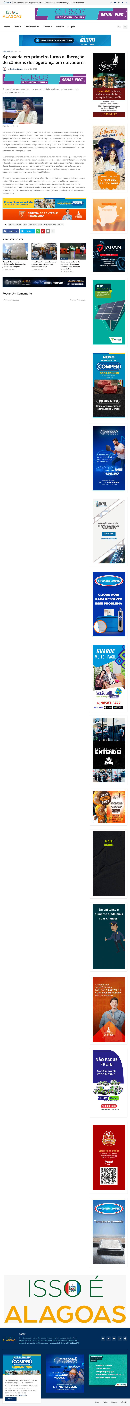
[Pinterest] (43, 231)
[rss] (126, 2)
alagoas (18, 52)
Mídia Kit (124, 1402)
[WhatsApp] (38, 231)
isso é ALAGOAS (50, 225)
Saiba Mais (22, 1395)
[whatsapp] (111, 2)
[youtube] (115, 2)
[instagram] (118, 2)
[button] (119, 27)
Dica (25, 225)
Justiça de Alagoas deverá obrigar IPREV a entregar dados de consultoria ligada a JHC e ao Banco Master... (56, 2)
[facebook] (103, 1338)
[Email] (48, 231)
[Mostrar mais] (53, 231)
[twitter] (122, 2)
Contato (114, 1402)
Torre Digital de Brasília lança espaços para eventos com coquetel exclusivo (43, 264)
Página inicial (8, 52)
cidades (18, 225)
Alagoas (71, 26)
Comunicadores (32, 26)
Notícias (60, 26)
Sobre (16, 26)
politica (60, 225)
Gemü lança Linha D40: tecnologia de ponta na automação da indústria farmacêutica (70, 265)
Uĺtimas (46, 26)
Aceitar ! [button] (11, 1398)
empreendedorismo (35, 225)
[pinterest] (125, 1338)
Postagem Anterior (11, 300)
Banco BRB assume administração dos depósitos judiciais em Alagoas (14, 264)
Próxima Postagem (77, 300)
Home (7, 26)
